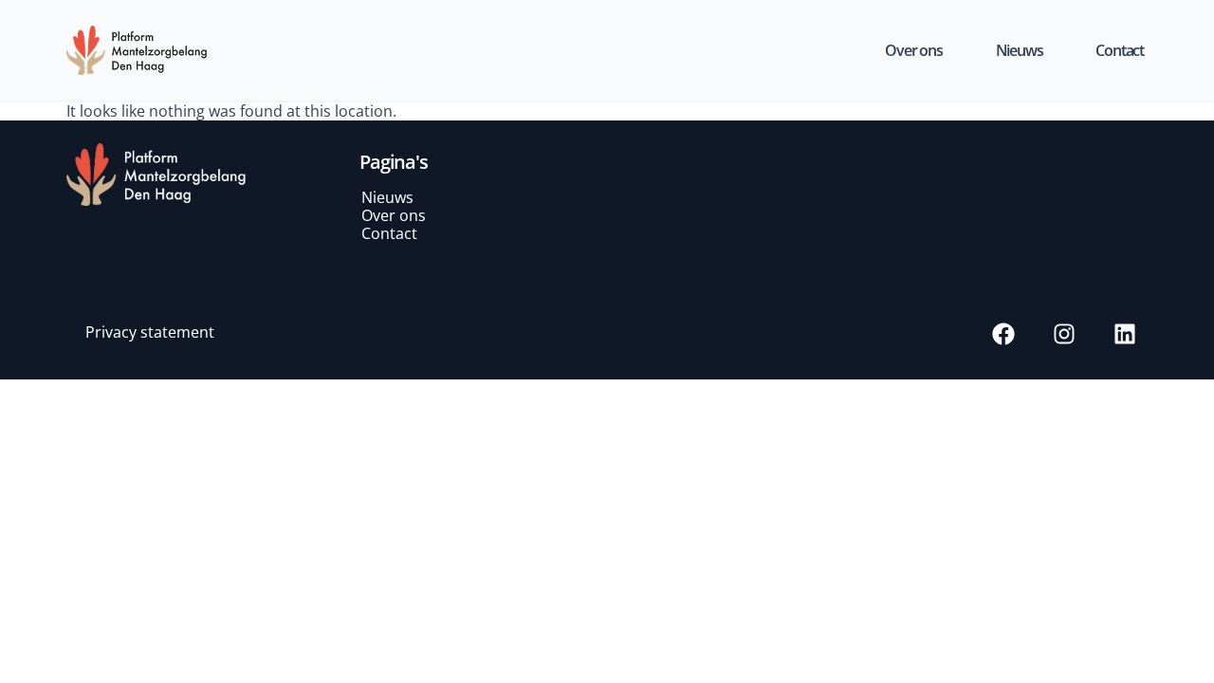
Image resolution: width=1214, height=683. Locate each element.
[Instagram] (1064, 334)
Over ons (913, 50)
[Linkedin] (1125, 334)
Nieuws (1019, 50)
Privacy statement (149, 332)
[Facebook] (1003, 334)
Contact (1119, 50)
